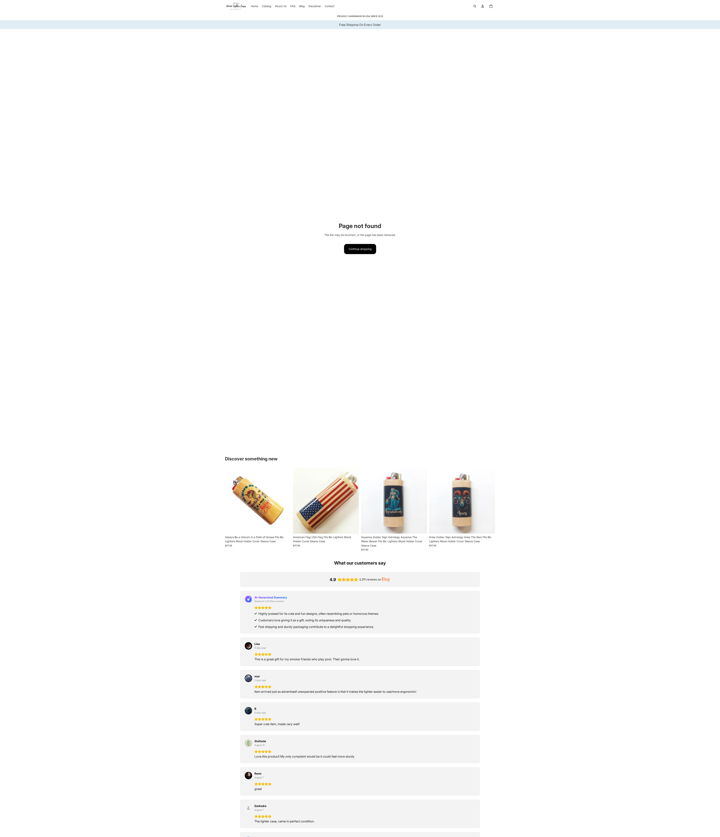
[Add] (285, 527)
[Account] (482, 6)
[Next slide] (285, 501)
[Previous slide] (230, 501)
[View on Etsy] (248, 646)
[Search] (475, 6)
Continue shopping (360, 249)
